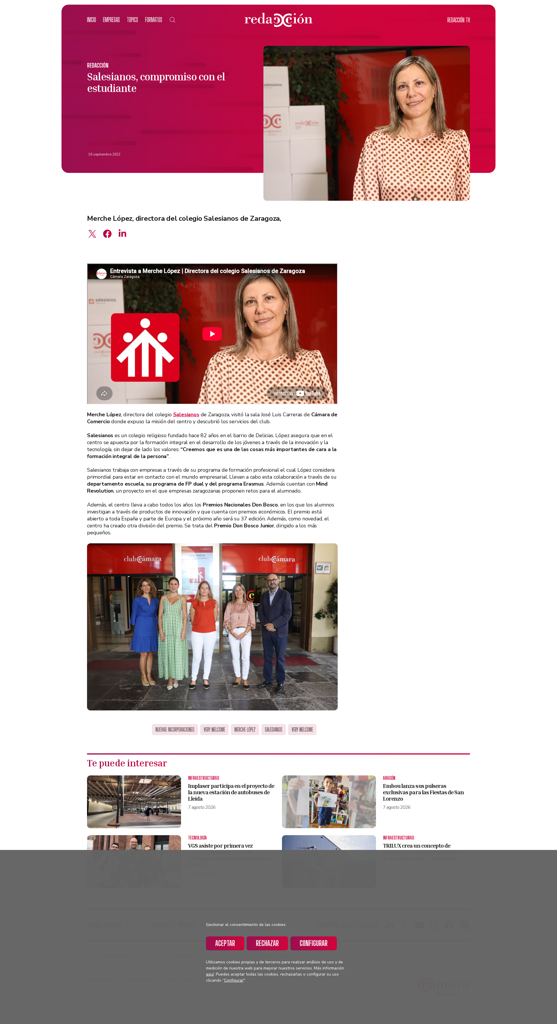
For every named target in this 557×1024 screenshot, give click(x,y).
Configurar (314, 943)
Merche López (245, 729)
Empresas (111, 19)
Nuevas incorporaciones (174, 729)
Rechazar (267, 943)
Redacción (97, 65)
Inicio (91, 19)
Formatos (153, 19)
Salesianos (273, 729)
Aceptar (225, 943)
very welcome (302, 729)
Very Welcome (214, 729)
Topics (132, 19)
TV (458, 20)
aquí (210, 974)
